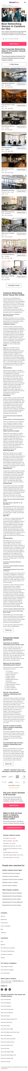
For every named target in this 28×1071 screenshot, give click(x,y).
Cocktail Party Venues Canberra (11, 873)
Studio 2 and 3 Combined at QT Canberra (8, 233)
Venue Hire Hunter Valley (7, 1029)
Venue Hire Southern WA (7, 1058)
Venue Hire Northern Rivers (7, 1042)
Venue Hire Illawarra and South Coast (10, 1032)
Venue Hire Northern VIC (7, 1045)
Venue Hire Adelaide (6, 999)
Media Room (4, 919)
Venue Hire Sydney (5, 1061)
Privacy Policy (4, 922)
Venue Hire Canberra (6, 1006)
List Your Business (5, 973)
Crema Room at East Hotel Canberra (8, 83)
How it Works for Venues (7, 966)
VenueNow (4, 5)
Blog (2, 929)
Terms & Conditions (5, 926)
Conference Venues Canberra (10, 876)
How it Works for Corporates (8, 947)
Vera (2, 941)
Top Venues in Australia (6, 954)
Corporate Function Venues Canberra (12, 879)
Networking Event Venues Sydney (11, 905)
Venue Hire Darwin (5, 1015)
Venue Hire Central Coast (7, 1009)
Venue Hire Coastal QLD (7, 1012)
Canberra (10, 5)
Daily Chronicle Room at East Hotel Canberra (8, 211)
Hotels (4, 347)
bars (14, 370)
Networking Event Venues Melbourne (12, 902)
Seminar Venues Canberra (9, 885)
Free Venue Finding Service (7, 951)
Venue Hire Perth (5, 1048)
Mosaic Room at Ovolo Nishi (8, 169)
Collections (3, 932)
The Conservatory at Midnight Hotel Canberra (8, 147)
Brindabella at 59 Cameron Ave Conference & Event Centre (9, 190)
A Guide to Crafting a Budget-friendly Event (13, 608)
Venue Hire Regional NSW (7, 1051)
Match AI (3, 944)
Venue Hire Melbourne (6, 1035)
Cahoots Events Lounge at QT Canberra (9, 104)
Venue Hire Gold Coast (6, 1022)
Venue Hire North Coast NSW (8, 1038)
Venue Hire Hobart (5, 1025)
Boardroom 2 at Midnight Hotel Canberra (8, 276)
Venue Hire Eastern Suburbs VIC (9, 1019)
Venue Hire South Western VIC (8, 1055)
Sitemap (3, 957)
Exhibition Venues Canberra (10, 882)
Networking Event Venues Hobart (11, 899)
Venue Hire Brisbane (6, 1002)
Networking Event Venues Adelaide (12, 893)
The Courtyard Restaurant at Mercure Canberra (8, 254)
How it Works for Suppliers (7, 969)
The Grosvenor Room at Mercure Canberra (8, 126)
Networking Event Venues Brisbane (12, 896)
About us (3, 916)
